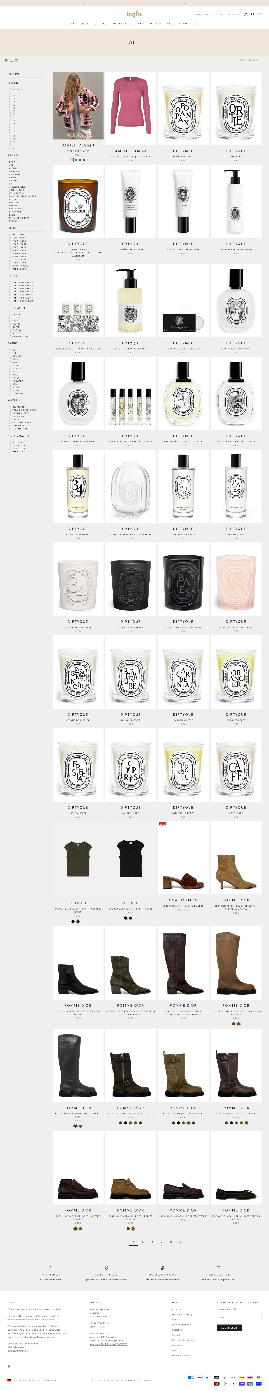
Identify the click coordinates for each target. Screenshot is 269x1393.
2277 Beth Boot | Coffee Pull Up (236, 1114)
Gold (15, 375)
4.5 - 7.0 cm (18, 448)
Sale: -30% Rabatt (22, 285)
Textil (16, 419)
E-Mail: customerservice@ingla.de (107, 1340)
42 (13, 136)
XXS (14, 139)
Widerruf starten (180, 1355)
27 (13, 102)
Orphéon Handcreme (131, 249)
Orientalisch (20, 336)
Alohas (13, 168)
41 (13, 133)
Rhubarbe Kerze (131, 720)
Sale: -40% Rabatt (22, 288)
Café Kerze (236, 813)
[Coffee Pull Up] (141, 1122)
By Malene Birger (19, 218)
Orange (16, 356)
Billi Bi (13, 205)
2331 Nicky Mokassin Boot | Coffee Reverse (78, 1218)
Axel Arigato (16, 190)
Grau (15, 384)
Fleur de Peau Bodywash (130, 349)
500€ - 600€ (19, 253)
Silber (16, 387)
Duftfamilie (17, 308)
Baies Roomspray (236, 534)
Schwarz (17, 381)
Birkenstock (16, 208)
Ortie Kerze (236, 157)
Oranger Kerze (236, 720)
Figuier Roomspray (183, 534)
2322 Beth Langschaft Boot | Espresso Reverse (236, 1013)
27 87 (12, 162)
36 (13, 117)
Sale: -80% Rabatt (22, 301)
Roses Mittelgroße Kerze (236, 627)
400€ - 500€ (19, 250)
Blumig (16, 324)
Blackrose (15, 212)
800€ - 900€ (19, 263)
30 (13, 111)
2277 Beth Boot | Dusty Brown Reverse (130, 1114)
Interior (155, 24)
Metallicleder (20, 413)
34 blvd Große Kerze (78, 627)
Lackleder (18, 416)
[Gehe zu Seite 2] (180, 1242)
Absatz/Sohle (19, 436)
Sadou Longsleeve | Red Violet (130, 157)
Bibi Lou (13, 202)
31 (171, 1242)
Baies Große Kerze (130, 627)
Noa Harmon (183, 900)
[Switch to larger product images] (6, 60)
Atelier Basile (17, 187)
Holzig (16, 333)
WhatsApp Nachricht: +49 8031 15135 (108, 1344)
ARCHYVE (14, 180)
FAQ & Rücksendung (182, 1314)
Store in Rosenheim (181, 1324)
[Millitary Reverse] (136, 1122)
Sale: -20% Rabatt (22, 282)
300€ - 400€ (19, 247)
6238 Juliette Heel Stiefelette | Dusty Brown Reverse (130, 1013)
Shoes (85, 24)
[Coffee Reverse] (121, 1122)
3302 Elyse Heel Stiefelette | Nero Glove (78, 1013)
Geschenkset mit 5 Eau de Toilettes (131, 441)
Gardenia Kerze (183, 720)
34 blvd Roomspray (78, 534)
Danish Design (78, 145)
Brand (13, 155)
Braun (15, 378)
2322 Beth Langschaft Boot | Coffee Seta (78, 1115)
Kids (169, 24)
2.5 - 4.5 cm (18, 445)
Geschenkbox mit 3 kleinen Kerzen (78, 349)
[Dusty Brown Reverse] (131, 1122)
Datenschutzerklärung (183, 1340)
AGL (11, 165)
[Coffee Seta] (233, 1023)
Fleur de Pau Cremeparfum (183, 349)
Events (175, 1319)
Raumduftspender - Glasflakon (131, 534)
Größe (14, 83)
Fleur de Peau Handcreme (183, 249)
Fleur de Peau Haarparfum (78, 441)
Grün (15, 362)
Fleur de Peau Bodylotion (236, 249)
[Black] (73, 921)
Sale (197, 24)
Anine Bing (15, 171)
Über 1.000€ (19, 269)
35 (13, 114)
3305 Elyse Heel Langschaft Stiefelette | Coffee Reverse (183, 1013)
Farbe (12, 343)
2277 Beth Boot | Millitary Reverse (183, 1114)
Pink (14, 353)
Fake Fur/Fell (20, 425)
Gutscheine (178, 1329)
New (72, 24)
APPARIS (13, 177)
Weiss (15, 390)
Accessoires (121, 24)
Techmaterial (20, 429)
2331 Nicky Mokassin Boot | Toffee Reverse (131, 1218)
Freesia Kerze (78, 813)
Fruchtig (17, 321)
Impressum (177, 1345)
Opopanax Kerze (183, 157)
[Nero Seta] (126, 1122)
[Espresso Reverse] (238, 1023)
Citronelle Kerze (183, 813)
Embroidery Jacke (78, 151)
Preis (12, 228)
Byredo (13, 221)
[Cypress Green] (78, 921)
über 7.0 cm (19, 451)
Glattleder (19, 407)
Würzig (16, 330)
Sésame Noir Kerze (78, 720)
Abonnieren (229, 1328)
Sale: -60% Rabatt (22, 295)
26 (13, 98)
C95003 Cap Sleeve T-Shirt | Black (131, 909)
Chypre (16, 327)
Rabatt (13, 276)
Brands (183, 24)
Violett (16, 368)
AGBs (174, 1350)
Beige (15, 371)
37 (13, 120)
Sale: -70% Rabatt (22, 298)
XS (13, 142)
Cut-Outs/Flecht (22, 422)
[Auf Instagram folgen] (9, 1366)
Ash (11, 184)
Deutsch (231, 14)
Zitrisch (17, 317)
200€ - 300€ (19, 244)
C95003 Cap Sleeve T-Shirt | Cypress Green (77, 910)
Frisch (16, 314)
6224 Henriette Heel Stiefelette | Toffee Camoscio (236, 907)
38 (13, 123)
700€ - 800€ (19, 259)
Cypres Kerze (130, 813)
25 (13, 95)
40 (13, 130)
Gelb (15, 359)
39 (13, 126)
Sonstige (17, 393)
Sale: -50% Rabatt (22, 291)
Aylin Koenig (16, 193)
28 (13, 105)
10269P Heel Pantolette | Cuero (183, 906)
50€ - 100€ (18, 238)
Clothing (100, 24)
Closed (78, 903)
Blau (15, 365)
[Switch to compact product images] (16, 60)
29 (13, 108)
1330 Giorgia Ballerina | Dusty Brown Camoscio (236, 1218)
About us (176, 1309)
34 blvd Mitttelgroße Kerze (183, 627)
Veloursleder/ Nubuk (24, 410)
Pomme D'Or (236, 900)
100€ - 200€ (19, 241)
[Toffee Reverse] (80, 1228)
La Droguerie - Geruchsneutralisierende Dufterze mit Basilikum (78, 252)
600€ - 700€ (19, 256)
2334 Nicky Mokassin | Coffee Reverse (183, 1216)
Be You (13, 199)
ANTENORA (15, 174)
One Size (17, 89)
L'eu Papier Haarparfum (236, 349)
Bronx (12, 215)
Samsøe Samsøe (130, 151)
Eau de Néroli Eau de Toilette (183, 441)
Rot (14, 350)
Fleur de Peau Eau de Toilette (236, 441)
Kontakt (176, 1335)
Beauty (139, 24)
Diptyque (183, 151)
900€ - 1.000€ (20, 266)
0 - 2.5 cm (18, 442)
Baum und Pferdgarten (22, 196)
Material (15, 400)
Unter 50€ (18, 234)
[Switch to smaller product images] (11, 60)
